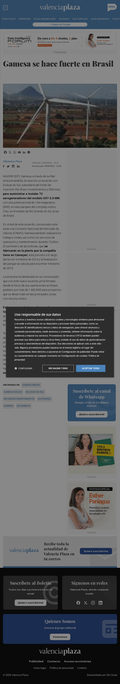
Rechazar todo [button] (58, 368)
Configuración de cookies (74, 355)
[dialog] (60, 342)
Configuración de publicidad (76, 351)
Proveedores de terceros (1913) (65, 335)
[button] (23, 368)
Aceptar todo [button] (91, 368)
